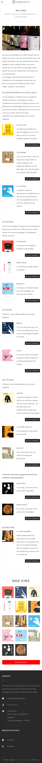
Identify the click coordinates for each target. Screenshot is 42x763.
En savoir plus (21, 662)
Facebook (10, 740)
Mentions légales (9, 760)
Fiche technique (33, 145)
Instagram (11, 746)
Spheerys (35, 760)
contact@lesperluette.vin (16, 698)
